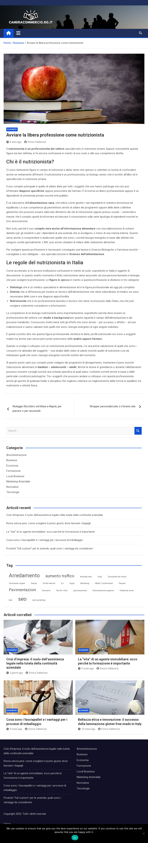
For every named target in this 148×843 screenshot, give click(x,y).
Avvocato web (86, 577)
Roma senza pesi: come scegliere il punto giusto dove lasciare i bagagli (48, 523)
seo (22, 599)
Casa (99, 577)
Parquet (122, 583)
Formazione (13, 470)
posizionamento (80, 590)
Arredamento (24, 575)
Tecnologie (12, 492)
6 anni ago (15, 141)
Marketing (84, 583)
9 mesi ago (16, 729)
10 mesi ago (88, 729)
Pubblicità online (127, 590)
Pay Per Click (62, 590)
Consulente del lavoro (117, 577)
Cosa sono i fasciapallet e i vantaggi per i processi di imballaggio (44, 540)
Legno (72, 583)
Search (138, 431)
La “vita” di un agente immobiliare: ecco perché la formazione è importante (50, 531)
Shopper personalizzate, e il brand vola (112, 406)
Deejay (34, 583)
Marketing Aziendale (18, 481)
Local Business (15, 476)
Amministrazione (16, 455)
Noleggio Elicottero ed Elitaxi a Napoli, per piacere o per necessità (37, 409)
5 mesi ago (87, 668)
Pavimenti (46, 590)
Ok (75, 837)
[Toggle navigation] (18, 33)
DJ (62, 583)
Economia (12, 465)
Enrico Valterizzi (37, 141)
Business (12, 129)
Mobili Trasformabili (104, 583)
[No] (143, 833)
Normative (12, 487)
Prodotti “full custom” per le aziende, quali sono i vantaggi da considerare (49, 548)
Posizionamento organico (103, 590)
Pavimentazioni (22, 590)
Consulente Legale (17, 583)
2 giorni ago (16, 672)
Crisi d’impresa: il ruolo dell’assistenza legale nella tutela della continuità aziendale (54, 515)
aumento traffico (59, 576)
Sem (10, 600)
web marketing (38, 600)
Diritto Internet (49, 583)
